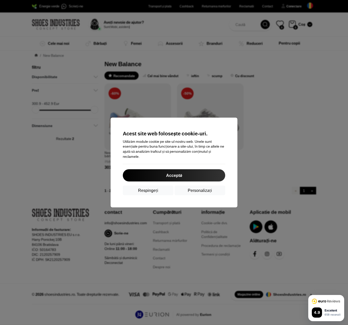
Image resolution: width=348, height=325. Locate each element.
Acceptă (174, 175)
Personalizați (200, 190)
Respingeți (148, 190)
